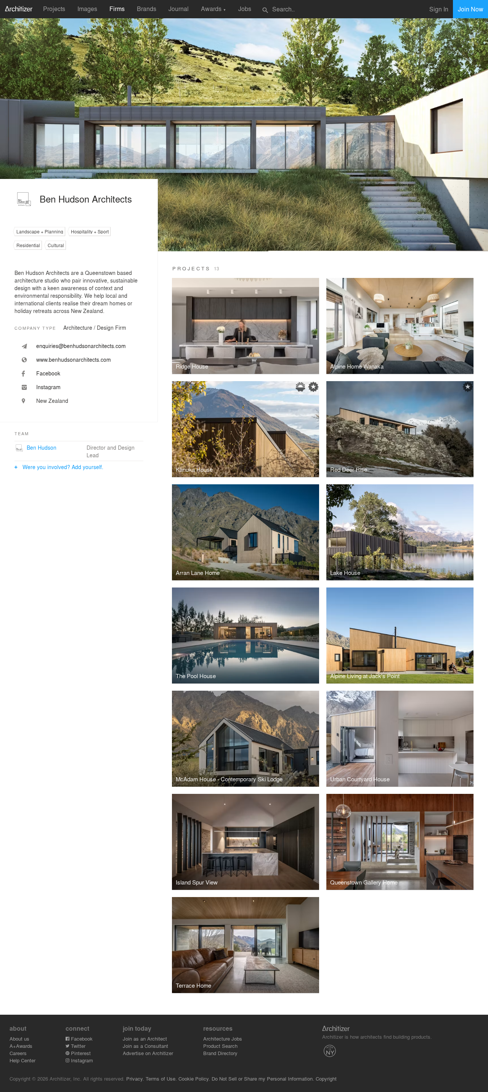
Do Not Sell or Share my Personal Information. (263, 1078)
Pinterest (80, 1053)
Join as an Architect (145, 1038)
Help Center (22, 1060)
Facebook (81, 1038)
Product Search (220, 1045)
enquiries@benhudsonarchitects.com (81, 346)
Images (87, 8)
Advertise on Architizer (148, 1053)
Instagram (81, 1060)
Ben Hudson (41, 447)
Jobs (244, 8)
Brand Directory (220, 1053)
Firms (117, 8)
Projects (54, 8)
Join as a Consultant (145, 1045)
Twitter (77, 1045)
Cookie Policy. (194, 1078)
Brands (146, 8)
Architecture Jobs (222, 1038)
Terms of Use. (161, 1078)
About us (19, 1038)
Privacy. (135, 1078)
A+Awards (21, 1045)
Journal (179, 8)
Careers (18, 1053)
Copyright (326, 1078)
